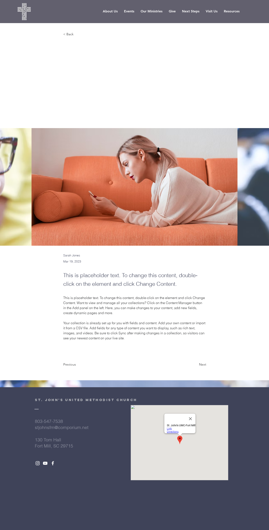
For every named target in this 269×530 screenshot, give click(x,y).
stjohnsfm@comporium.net (61, 427)
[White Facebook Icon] (52, 463)
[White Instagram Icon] (37, 463)
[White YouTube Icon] (45, 463)
